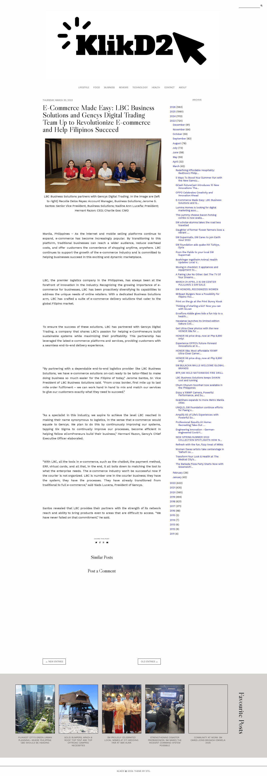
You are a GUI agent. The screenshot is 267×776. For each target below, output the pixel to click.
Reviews (123, 87)
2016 (173, 510)
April (176, 161)
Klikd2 (120, 771)
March (176, 166)
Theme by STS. (142, 771)
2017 (173, 506)
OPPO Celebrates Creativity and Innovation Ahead (194, 194)
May (175, 157)
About (183, 87)
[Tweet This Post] (96, 542)
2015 (173, 515)
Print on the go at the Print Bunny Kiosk (199, 301)
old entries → (149, 661)
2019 (173, 497)
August (177, 143)
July (175, 148)
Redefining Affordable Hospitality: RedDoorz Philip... (195, 172)
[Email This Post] (107, 542)
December (179, 124)
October (178, 134)
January (177, 477)
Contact (169, 87)
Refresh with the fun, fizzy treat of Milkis (199, 444)
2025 (173, 111)
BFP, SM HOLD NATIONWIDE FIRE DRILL (199, 373)
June (176, 152)
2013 (173, 524)
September (180, 138)
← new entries (54, 661)
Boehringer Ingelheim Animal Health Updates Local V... (196, 261)
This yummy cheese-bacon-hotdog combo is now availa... (196, 216)
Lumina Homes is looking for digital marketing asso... (196, 209)
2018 (173, 501)
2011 (172, 533)
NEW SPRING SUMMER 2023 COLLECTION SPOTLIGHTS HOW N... (199, 438)
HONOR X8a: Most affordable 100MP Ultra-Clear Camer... (196, 352)
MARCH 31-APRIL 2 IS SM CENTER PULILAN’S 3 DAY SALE (196, 283)
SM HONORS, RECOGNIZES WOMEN (197, 289)
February (178, 472)
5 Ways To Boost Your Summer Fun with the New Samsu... (199, 179)
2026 (173, 107)
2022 (173, 483)
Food (96, 87)
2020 (173, 492)
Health (156, 87)
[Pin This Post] (103, 542)
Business (109, 87)
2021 (173, 487)
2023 (173, 120)
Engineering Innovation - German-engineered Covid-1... (195, 431)
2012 (173, 529)
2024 (173, 116)
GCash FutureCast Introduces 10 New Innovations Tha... (197, 186)
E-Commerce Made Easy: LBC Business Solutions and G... (198, 201)
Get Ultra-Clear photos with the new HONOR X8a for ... (197, 330)
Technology (139, 87)
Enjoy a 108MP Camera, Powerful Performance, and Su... (195, 394)
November (179, 129)
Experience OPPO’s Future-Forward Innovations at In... (196, 345)
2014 (173, 520)
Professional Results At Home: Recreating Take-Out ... (193, 423)
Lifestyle (83, 87)
